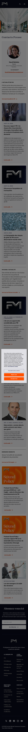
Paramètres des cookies (14, 370)
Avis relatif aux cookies (13, 366)
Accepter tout (14, 378)
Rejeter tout (14, 374)
